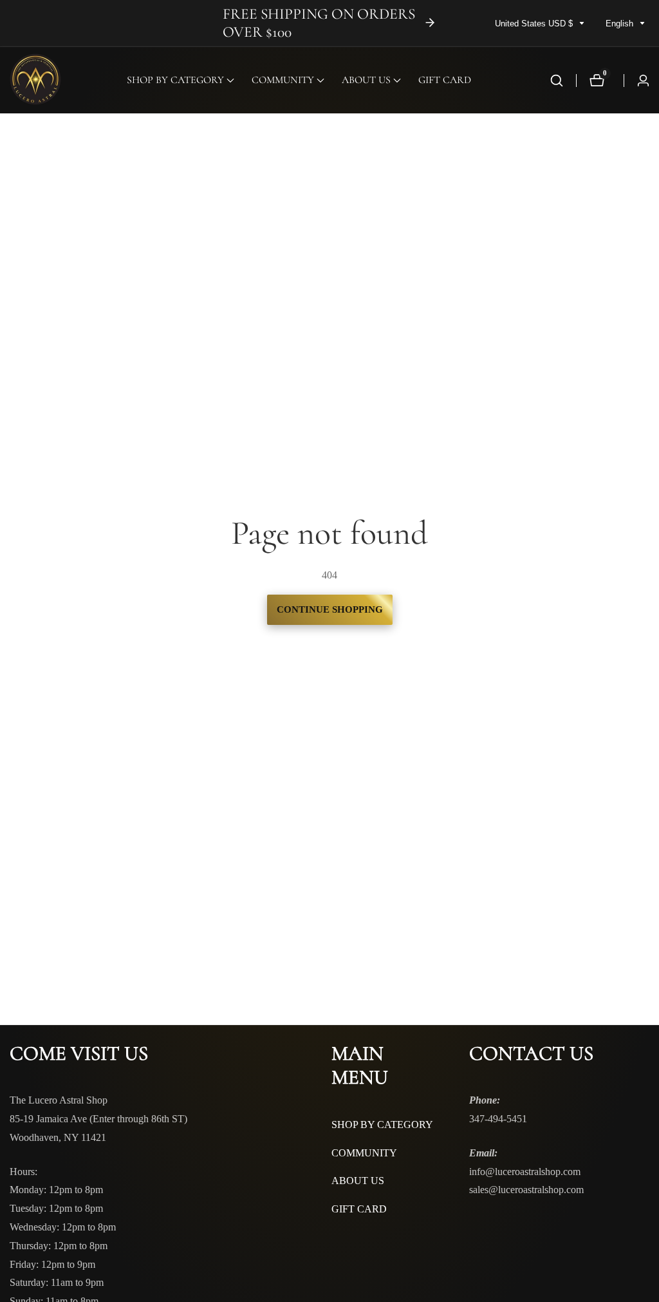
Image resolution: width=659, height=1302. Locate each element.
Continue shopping (330, 609)
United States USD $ (535, 23)
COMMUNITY (364, 1152)
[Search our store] (556, 80)
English (621, 23)
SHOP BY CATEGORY (382, 1124)
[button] (175, 80)
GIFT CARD (444, 79)
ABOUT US (357, 1180)
